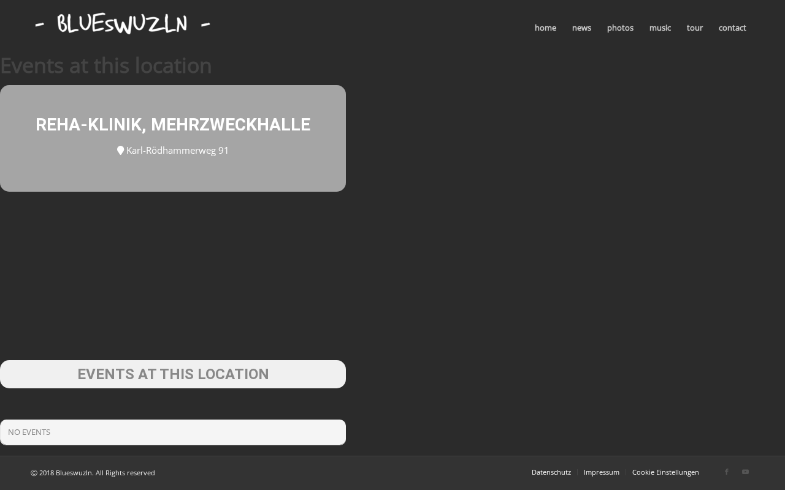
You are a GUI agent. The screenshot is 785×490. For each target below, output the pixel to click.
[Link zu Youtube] (745, 471)
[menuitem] (545, 27)
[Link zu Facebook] (727, 471)
